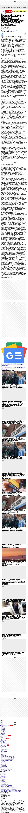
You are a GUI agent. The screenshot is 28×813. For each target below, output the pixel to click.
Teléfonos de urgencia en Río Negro (10, 790)
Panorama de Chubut (7, 759)
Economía (3, 732)
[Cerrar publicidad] (1, 721)
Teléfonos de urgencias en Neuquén (10, 791)
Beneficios (3, 794)
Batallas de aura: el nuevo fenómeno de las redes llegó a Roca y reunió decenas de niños (13, 386)
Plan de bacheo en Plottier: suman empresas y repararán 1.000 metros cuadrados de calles (12, 636)
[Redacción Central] (1, 26)
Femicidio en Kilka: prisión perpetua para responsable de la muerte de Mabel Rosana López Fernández (13, 618)
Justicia (3, 729)
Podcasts (3, 765)
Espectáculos (5, 14)
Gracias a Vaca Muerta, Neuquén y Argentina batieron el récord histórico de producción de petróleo (14, 563)
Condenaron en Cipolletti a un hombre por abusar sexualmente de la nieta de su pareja (13, 439)
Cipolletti (2, 778)
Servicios (3, 734)
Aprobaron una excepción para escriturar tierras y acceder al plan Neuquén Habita (13, 654)
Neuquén (13, 7)
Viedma (2, 779)
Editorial (3, 755)
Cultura (2, 741)
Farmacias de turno (6, 786)
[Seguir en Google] (2, 35)
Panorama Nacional (6, 760)
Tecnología (4, 751)
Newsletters (5, 736)
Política (2, 727)
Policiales (3, 764)
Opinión (2, 754)
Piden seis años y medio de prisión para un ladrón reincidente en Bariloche (11, 546)
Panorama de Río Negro (8, 758)
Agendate (4, 739)
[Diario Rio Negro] (1, 800)
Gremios (3, 728)
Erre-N (3, 742)
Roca (18, 7)
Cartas (3, 761)
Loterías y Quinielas (6, 785)
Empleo (2, 781)
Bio (2, 750)
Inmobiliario (3, 766)
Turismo (2, 733)
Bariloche (23, 7)
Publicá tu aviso (4, 783)
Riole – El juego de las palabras (9, 788)
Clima (2, 748)
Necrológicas (4, 784)
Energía (2, 731)
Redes (2, 737)
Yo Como (3, 753)
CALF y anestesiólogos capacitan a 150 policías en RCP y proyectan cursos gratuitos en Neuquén (14, 600)
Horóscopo (4, 749)
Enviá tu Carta (5, 763)
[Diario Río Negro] (3, 11)
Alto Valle (3, 774)
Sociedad (3, 746)
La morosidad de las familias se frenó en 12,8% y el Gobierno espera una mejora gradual (13, 422)
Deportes (3, 740)
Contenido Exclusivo (6, 768)
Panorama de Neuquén (7, 756)
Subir (3, 798)
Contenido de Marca (6, 769)
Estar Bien (4, 745)
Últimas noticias (5, 7)
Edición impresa (5, 770)
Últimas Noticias (6, 726)
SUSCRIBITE (19, 11)
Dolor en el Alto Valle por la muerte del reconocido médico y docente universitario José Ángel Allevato (13, 581)
